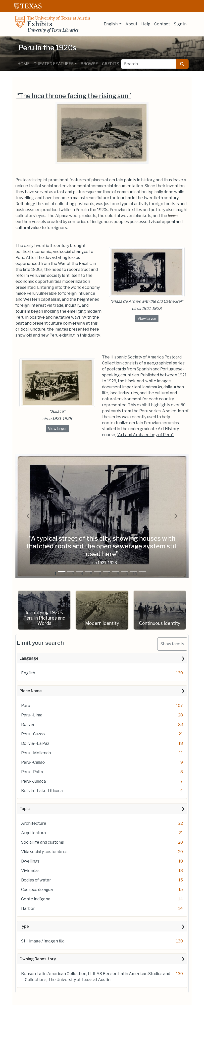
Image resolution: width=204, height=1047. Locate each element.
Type (24, 926)
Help (145, 24)
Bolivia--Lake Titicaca (42, 790)
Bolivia (27, 724)
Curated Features (54, 63)
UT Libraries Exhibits (52, 24)
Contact (162, 24)
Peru (25, 705)
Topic (24, 808)
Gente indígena (35, 899)
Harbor (28, 908)
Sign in (180, 24)
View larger (148, 318)
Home (23, 63)
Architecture (33, 823)
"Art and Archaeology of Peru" (145, 434)
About (131, 24)
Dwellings (30, 861)
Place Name (30, 691)
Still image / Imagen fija (42, 941)
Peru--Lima (31, 715)
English (28, 673)
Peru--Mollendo (36, 753)
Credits (110, 63)
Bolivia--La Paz (35, 743)
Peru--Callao (33, 762)
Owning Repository (37, 959)
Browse (89, 63)
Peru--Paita (32, 771)
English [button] (111, 24)
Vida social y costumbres (44, 851)
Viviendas (30, 870)
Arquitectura (33, 832)
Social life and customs (42, 842)
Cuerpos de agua (37, 889)
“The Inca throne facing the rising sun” (73, 96)
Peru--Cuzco (33, 734)
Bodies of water (36, 880)
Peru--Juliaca (33, 781)
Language (29, 658)
